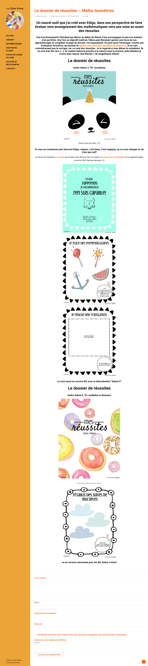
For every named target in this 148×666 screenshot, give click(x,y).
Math (54, 16)
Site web (38, 624)
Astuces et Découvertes (68, 16)
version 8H (81, 381)
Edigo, (76, 149)
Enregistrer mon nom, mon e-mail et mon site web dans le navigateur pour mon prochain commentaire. (82, 635)
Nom (37, 602)
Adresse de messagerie (45, 613)
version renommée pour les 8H (84, 562)
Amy (87, 16)
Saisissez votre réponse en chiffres (50, 640)
